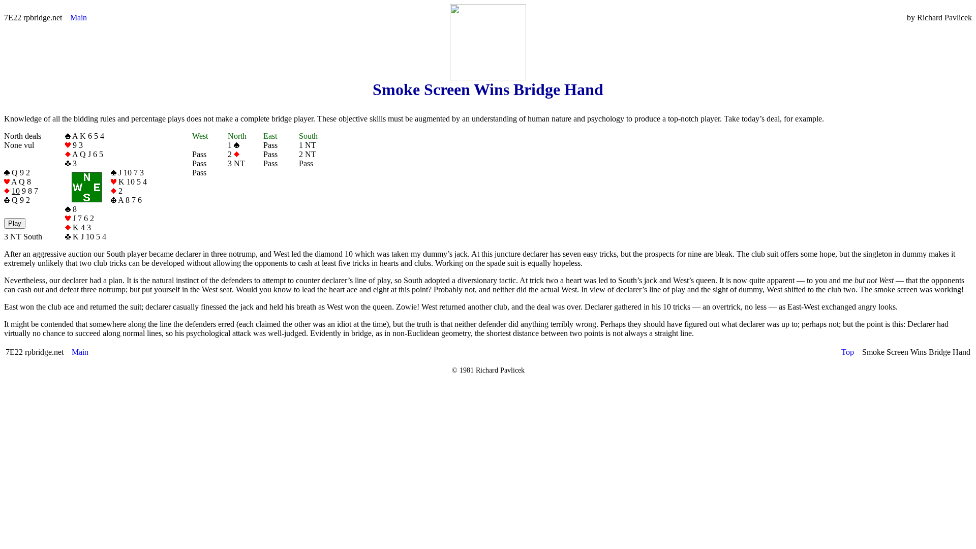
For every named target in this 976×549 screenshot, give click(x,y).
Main (78, 17)
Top (847, 352)
